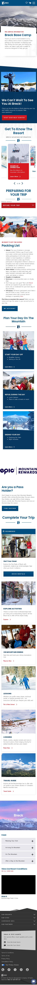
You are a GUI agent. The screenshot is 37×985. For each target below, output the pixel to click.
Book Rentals (18, 574)
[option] (18, 162)
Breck (31, 283)
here (21, 296)
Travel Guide (9, 780)
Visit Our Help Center (15, 118)
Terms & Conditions (7, 953)
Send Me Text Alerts (13, 945)
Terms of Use (5, 956)
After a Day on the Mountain (15, 861)
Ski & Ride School (9, 704)
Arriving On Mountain (12, 848)
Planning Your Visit (11, 841)
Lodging (7, 737)
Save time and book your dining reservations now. (17, 656)
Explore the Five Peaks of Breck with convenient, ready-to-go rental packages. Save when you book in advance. (17, 566)
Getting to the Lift (14, 359)
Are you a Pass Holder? (12, 489)
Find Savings (10, 508)
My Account (10, 308)
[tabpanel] (18, 263)
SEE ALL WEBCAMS (7, 871)
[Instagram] (23, 969)
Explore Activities (12, 608)
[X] (16, 969)
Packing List (11, 245)
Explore (6, 619)
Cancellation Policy (7, 962)
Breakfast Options (14, 357)
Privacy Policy (5, 959)
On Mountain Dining (13, 652)
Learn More (14, 176)
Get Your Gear (10, 561)
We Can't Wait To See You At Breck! (17, 102)
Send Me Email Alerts (13, 942)
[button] (27, 3)
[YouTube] (29, 969)
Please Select (6, 201)
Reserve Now (8, 661)
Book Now (6, 748)
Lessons (7, 693)
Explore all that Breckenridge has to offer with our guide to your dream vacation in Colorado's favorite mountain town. (18, 785)
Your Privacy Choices (12, 965)
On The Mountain (11, 854)
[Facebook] (10, 969)
